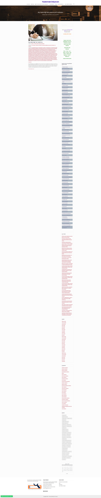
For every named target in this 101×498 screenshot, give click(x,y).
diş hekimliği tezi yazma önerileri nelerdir (34, 54)
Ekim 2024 (63, 350)
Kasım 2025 (63, 333)
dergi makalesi (64, 434)
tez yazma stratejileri (43, 60)
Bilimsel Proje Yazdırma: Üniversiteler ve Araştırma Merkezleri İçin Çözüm (67, 264)
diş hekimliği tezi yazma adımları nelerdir (38, 52)
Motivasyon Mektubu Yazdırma (66, 385)
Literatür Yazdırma (64, 382)
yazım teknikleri (69, 456)
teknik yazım (70, 451)
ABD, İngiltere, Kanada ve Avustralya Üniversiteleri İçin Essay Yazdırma (67, 305)
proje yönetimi (63, 445)
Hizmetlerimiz (52, 4)
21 (68, 469)
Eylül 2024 (63, 351)
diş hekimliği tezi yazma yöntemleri (51, 59)
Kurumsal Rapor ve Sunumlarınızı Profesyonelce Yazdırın (66, 258)
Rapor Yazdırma (64, 395)
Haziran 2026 (64, 324)
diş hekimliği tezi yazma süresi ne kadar (37, 58)
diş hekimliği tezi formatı (49, 48)
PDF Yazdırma (64, 392)
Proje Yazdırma (64, 393)
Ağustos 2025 (64, 336)
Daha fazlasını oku (31, 68)
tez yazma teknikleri (49, 60)
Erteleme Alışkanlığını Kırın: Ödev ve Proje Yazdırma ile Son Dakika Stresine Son (67, 298)
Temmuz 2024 (64, 354)
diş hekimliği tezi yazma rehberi (39, 55)
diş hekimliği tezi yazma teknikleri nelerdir (40, 59)
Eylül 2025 (63, 335)
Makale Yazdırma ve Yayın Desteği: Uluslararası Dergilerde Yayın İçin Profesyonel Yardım (67, 245)
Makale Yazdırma (64, 384)
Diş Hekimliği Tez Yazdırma (35, 42)
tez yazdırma (35, 60)
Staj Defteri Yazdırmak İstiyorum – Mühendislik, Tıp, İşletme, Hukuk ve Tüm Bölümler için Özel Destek (67, 314)
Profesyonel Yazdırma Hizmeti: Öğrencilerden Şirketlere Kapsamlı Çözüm (67, 239)
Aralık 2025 (63, 332)
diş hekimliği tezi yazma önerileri (52, 53)
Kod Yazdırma (64, 380)
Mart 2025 (63, 343)
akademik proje (64, 424)
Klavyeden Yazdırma (65, 378)
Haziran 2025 (64, 339)
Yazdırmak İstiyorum (50, 2)
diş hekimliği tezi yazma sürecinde (47, 57)
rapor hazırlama (68, 445)
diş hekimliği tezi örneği (38, 50)
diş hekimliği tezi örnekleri (51, 50)
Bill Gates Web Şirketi (49, 484)
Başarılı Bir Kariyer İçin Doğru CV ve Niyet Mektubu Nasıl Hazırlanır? (67, 256)
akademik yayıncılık (69, 426)
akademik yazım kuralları (65, 429)
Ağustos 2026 (64, 321)
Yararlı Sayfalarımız (60, 4)
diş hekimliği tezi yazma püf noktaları (45, 54)
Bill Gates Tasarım (55, 496)
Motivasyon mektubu (64, 443)
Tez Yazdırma (34, 45)
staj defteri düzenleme (64, 448)
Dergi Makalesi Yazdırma (65, 371)
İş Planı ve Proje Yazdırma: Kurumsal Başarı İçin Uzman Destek (67, 237)
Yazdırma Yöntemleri (39, 45)
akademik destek (64, 418)
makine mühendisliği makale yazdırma (66, 440)
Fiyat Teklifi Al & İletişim (68, 4)
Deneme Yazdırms (64, 370)
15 (70, 468)
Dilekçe (63, 373)
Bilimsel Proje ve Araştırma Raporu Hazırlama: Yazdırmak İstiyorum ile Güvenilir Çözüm (67, 249)
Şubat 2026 (63, 329)
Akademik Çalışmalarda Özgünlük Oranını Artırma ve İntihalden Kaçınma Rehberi (67, 274)
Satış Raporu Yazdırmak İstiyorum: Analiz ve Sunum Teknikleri (67, 311)
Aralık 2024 (63, 347)
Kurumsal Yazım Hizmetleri (66, 381)
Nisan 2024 (63, 358)
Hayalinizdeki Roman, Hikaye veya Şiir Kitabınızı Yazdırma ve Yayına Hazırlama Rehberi (67, 270)
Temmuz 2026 (64, 322)
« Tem (67, 473)
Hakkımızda (32, 4)
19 (65, 469)
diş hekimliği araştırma (35, 47)
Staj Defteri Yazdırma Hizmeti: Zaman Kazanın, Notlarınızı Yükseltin (67, 243)
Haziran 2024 (64, 355)
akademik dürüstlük (69, 418)
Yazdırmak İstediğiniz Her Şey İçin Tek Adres (48, 45)
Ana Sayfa (28, 4)
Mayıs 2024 (63, 357)
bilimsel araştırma (64, 432)
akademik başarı (64, 415)
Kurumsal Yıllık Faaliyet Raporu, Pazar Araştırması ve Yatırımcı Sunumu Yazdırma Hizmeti (66, 291)
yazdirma (32, 43)
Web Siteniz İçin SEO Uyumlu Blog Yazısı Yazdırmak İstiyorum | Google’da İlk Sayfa (67, 308)
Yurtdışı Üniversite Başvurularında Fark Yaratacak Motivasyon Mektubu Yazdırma (67, 295)
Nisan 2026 (63, 326)
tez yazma (38, 60)
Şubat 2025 (63, 344)
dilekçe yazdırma (68, 434)
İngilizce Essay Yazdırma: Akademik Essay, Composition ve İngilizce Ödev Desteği (67, 288)
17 (62, 469)
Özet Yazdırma (64, 391)
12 (65, 468)
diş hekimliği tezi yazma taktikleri (48, 58)
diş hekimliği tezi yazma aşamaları (49, 52)
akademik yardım (69, 424)
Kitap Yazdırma (64, 377)
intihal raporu (68, 435)
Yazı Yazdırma (64, 408)
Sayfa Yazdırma (64, 396)
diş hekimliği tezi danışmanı (42, 48)
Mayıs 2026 (63, 325)
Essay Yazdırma (64, 374)
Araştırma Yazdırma (65, 367)
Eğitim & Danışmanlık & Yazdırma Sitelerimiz (41, 4)
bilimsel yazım (69, 432)
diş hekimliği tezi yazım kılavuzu (39, 51)
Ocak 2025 (63, 346)
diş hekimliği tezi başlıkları (34, 48)
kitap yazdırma (64, 437)
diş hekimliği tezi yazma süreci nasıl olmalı (36, 57)
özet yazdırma (63, 459)
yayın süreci (63, 454)
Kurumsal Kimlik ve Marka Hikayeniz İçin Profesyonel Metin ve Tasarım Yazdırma (67, 302)
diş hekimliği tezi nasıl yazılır (44, 49)
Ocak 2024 (63, 361)
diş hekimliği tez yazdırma (42, 47)
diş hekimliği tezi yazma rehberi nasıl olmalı (50, 55)
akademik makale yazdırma (65, 421)
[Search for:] (67, 25)
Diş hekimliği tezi (48, 47)
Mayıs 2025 (63, 340)
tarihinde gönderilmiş (39, 43)
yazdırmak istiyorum (64, 456)
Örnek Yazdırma (64, 389)
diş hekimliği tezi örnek (45, 50)
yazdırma (67, 454)
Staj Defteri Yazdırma (65, 399)
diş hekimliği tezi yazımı (47, 51)
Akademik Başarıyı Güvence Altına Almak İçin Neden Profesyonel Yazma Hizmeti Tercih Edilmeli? (67, 261)
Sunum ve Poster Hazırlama (66, 400)
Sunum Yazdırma (64, 402)
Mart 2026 (63, 328)
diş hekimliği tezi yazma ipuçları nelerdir (42, 53)
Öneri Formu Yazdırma (65, 388)
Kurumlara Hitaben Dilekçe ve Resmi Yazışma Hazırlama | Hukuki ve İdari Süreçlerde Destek (67, 267)
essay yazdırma (64, 435)
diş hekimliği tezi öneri (51, 49)
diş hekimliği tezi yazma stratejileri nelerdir (43, 56)
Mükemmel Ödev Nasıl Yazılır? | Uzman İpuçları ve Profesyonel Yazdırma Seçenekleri (66, 281)
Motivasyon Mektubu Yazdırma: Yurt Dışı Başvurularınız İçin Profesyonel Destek (67, 252)
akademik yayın (64, 426)
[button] (48, 4)
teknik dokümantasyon (64, 451)
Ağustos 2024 (64, 353)
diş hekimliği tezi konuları (36, 49)
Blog (56, 4)
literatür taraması (69, 437)
